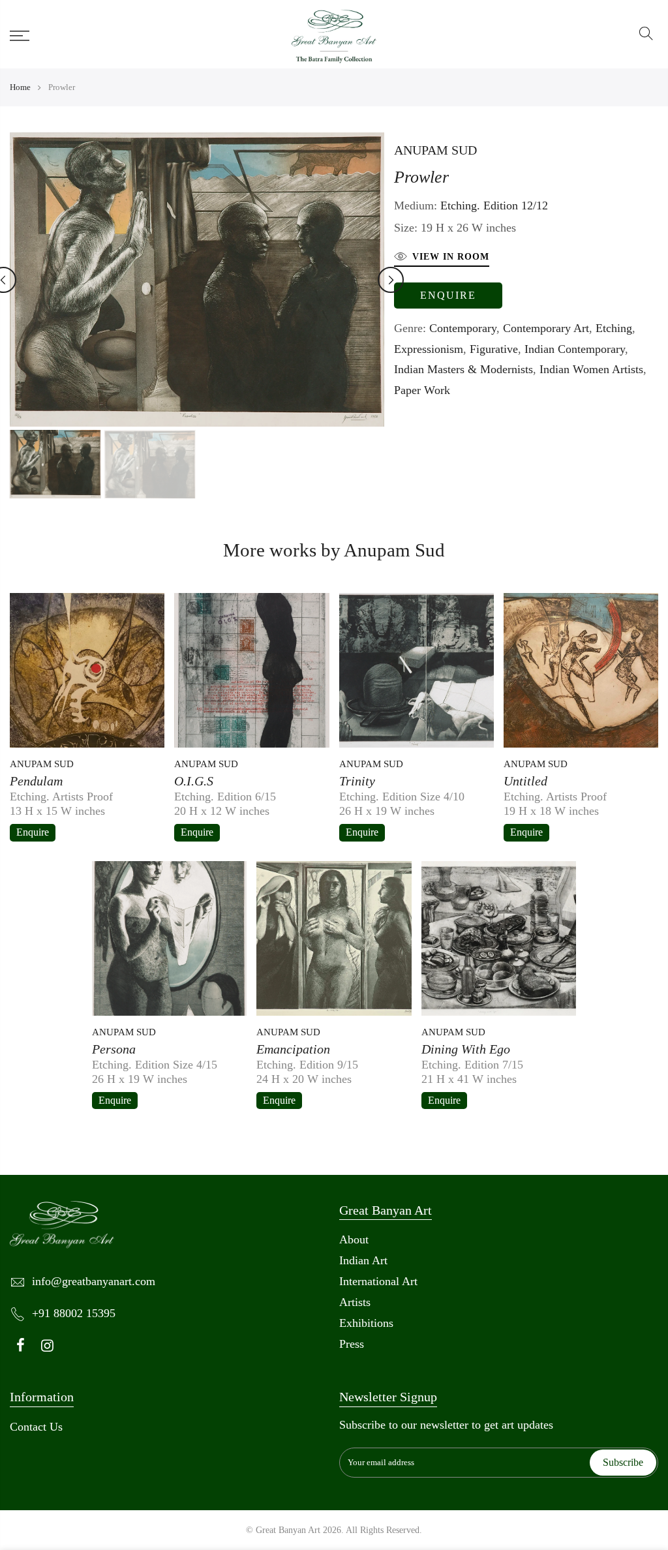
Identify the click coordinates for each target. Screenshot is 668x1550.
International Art (378, 1281)
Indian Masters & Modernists (463, 369)
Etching (614, 328)
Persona (114, 1049)
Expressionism (428, 349)
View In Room (450, 257)
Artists (355, 1302)
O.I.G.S (193, 781)
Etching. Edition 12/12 (494, 205)
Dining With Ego (465, 1049)
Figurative (494, 349)
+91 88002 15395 (73, 1313)
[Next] (391, 280)
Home (20, 87)
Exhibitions (366, 1323)
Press (351, 1343)
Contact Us (36, 1426)
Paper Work (422, 390)
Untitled (525, 781)
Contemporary (462, 328)
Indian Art (363, 1260)
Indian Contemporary (574, 349)
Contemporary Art (546, 328)
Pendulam (36, 781)
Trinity (357, 781)
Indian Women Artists (591, 369)
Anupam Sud (435, 150)
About (354, 1239)
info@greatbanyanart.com (93, 1281)
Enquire (448, 295)
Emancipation (293, 1049)
